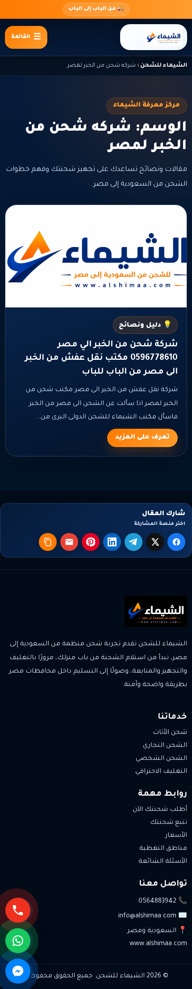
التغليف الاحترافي (161, 772)
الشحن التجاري (165, 746)
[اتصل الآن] (19, 910)
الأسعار (176, 836)
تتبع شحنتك (168, 823)
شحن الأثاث (170, 733)
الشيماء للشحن (163, 66)
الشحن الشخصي (161, 759)
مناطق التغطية (163, 849)
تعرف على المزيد (142, 437)
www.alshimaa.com (158, 944)
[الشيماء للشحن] (153, 37)
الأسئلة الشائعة (162, 861)
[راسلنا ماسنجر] (19, 971)
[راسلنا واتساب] (19, 940)
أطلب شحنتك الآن (160, 810)
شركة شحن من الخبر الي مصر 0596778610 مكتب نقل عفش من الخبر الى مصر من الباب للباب (101, 358)
